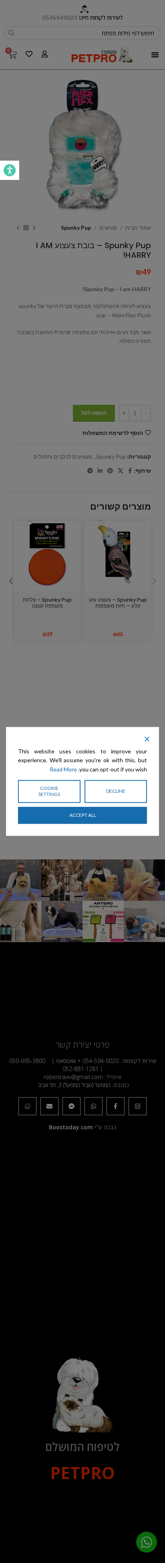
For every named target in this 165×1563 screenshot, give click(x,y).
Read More (63, 769)
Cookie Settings (49, 791)
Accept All (82, 815)
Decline (115, 791)
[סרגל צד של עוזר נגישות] (9, 170)
